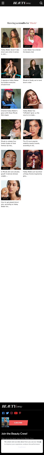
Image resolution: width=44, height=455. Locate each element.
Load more (22, 447)
